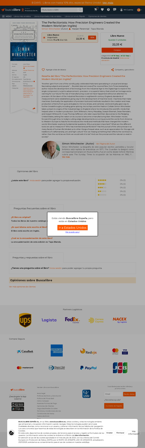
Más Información (133, 433)
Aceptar (109, 433)
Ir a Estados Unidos (72, 227)
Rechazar (120, 433)
